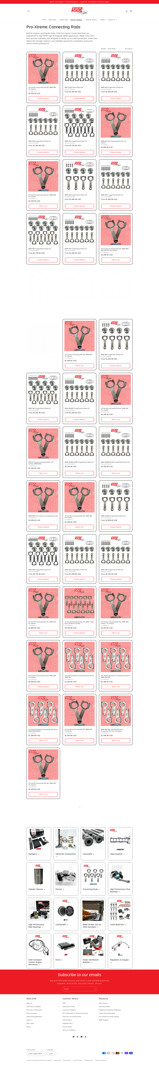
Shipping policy (88, 1060)
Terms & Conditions (69, 1030)
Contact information (100, 1060)
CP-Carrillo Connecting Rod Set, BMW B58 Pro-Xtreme (42, 195)
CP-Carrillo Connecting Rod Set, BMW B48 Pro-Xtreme (42, 357)
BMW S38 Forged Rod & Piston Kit (112, 569)
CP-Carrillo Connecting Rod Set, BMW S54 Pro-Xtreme (114, 409)
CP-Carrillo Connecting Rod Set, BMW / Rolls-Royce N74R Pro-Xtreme (79, 622)
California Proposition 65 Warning (110, 1010)
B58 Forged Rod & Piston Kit (74, 87)
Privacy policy (67, 1060)
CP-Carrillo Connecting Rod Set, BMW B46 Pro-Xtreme (78, 516)
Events (28, 1027)
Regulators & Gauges (119, 960)
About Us (29, 1003)
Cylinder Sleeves (35, 889)
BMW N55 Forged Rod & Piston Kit (112, 87)
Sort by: (103, 48)
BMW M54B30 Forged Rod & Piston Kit (77, 408)
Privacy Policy (67, 1027)
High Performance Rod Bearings (120, 890)
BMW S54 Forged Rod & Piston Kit (112, 304)
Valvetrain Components (66, 854)
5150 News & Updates (33, 1006)
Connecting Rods (90, 889)
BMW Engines (103, 1020)
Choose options (43, 98)
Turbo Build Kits (117, 925)
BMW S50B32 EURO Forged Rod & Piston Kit (79, 462)
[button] (28, 11)
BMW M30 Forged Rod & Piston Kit (76, 304)
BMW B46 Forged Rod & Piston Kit (112, 354)
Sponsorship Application (34, 1016)
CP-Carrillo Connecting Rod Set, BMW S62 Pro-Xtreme (42, 622)
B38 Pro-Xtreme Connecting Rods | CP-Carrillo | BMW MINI (41, 463)
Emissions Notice (104, 1006)
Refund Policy (67, 1020)
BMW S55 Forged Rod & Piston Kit (76, 248)
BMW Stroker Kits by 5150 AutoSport (92, 926)
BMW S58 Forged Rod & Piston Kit (40, 141)
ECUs (58, 960)
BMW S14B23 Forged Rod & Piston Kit (113, 516)
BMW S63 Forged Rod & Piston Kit (76, 141)
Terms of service (77, 1060)
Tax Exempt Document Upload (109, 1016)
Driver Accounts (31, 1013)
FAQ (64, 1003)
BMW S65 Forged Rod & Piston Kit (40, 408)
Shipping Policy (68, 1023)
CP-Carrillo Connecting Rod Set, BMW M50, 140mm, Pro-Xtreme (115, 622)
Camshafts (87, 854)
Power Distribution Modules (91, 961)
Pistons (59, 889)
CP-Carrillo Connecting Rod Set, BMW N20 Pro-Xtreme (78, 355)
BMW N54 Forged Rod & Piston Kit (112, 195)
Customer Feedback (69, 1010)
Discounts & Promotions (34, 1010)
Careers (29, 1020)
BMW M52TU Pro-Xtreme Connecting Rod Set (43, 516)
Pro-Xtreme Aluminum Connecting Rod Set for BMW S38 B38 (115, 676)
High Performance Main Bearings (36, 926)
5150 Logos (30, 1023)
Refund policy (57, 1060)
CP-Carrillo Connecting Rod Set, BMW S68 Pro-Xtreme (42, 676)
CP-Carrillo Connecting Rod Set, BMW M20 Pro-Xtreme (42, 784)
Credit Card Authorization (107, 1013)
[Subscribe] (95, 989)
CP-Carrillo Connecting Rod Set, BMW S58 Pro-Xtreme (42, 88)
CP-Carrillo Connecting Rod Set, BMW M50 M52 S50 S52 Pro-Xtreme (115, 249)
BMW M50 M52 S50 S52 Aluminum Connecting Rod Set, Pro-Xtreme (112, 730)
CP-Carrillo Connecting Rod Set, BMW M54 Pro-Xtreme (78, 730)
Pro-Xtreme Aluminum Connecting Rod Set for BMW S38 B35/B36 (43, 730)
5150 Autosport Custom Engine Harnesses (35, 962)
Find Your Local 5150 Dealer (72, 1016)
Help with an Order (69, 1006)
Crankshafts (61, 925)
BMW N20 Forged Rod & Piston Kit (76, 195)
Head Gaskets (116, 854)
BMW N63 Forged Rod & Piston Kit (40, 248)
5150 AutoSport (35, 1060)
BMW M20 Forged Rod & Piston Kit (76, 569)
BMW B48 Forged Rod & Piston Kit (40, 304)
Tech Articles (103, 1003)
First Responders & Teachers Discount (75, 1013)
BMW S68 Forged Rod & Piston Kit (40, 569)
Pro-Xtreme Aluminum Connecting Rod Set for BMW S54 (79, 676)
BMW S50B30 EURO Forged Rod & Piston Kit (115, 462)
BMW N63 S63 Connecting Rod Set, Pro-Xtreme (114, 141)
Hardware (32, 854)
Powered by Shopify (45, 1060)
